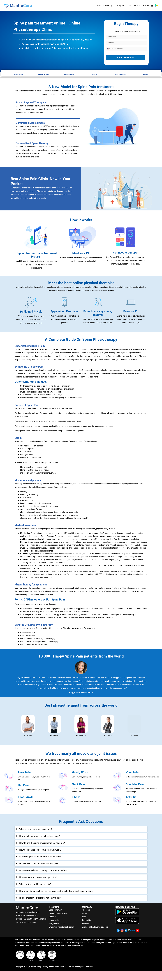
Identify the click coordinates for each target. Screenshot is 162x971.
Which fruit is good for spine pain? (35, 884)
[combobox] (108, 49)
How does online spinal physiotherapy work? (40, 850)
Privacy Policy (48, 967)
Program (120, 5)
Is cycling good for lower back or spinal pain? (40, 856)
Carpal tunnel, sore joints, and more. (86, 777)
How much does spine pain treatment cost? (39, 836)
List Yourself (134, 5)
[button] (81, 829)
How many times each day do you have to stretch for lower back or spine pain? (56, 891)
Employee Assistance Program (61, 927)
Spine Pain (18, 74)
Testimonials (120, 74)
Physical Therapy (104, 5)
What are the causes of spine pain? (35, 829)
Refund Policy (74, 967)
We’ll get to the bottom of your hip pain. (33, 790)
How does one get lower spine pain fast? (38, 877)
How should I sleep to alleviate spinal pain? (39, 863)
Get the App (148, 5)
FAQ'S (145, 74)
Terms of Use (61, 967)
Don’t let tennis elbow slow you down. (87, 801)
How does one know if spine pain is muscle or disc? (43, 870)
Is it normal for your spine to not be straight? (40, 898)
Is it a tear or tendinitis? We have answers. (142, 777)
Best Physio (69, 74)
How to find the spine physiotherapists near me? (42, 843)
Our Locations (87, 967)
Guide (94, 74)
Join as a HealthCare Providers (95, 927)
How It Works (43, 74)
